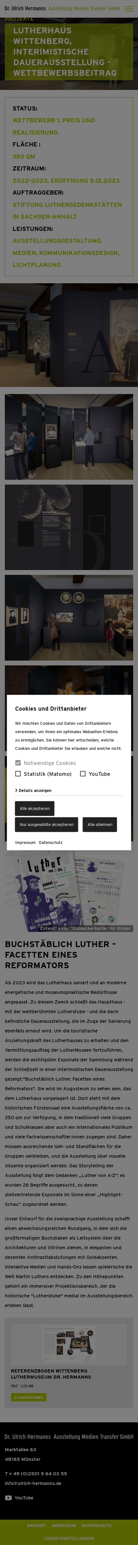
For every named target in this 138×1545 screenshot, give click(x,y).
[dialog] (69, 772)
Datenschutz (51, 842)
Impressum (25, 842)
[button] (18, 774)
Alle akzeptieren (35, 808)
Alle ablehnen (100, 824)
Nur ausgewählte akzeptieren (46, 824)
